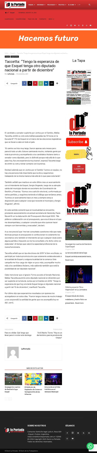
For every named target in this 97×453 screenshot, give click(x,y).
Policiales (51, 5)
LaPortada (10, 74)
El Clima (71, 5)
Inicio (6, 53)
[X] (79, 25)
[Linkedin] (46, 83)
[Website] (82, 25)
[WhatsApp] (86, 25)
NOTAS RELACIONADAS (15, 368)
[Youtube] (90, 25)
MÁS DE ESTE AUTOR (35, 368)
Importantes (14, 56)
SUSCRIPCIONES (21, 19)
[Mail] (75, 25)
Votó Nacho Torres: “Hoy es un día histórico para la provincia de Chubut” (49, 335)
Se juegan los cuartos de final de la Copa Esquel (12, 389)
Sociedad (40, 5)
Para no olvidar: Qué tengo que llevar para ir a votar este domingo (18, 334)
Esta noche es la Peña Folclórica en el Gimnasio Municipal (52, 389)
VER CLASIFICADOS (79, 168)
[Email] (51, 83)
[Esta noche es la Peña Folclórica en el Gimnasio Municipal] (53, 379)
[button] (89, 5)
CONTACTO (42, 19)
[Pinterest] (35, 83)
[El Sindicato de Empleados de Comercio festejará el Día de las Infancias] (33, 379)
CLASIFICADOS (9, 19)
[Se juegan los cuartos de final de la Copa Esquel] (13, 379)
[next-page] (10, 398)
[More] (57, 83)
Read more (69, 260)
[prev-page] (6, 398)
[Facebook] (67, 25)
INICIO (50, 19)
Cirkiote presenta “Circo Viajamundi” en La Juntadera (76, 288)
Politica (61, 5)
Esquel (31, 5)
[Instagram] (71, 25)
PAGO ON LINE (32, 19)
